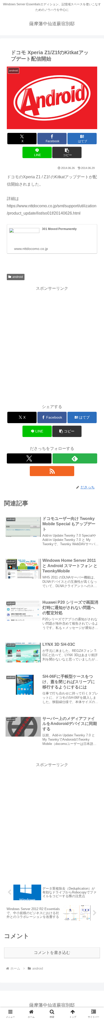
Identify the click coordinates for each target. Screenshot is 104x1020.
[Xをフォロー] (29, 458)
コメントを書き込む (52, 952)
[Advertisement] (52, 344)
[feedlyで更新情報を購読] (75, 458)
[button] (67, 152)
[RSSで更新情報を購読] (52, 471)
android (17, 277)
